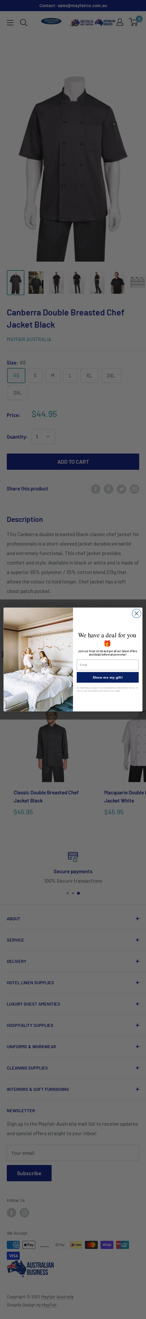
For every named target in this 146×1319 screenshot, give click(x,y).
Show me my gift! (108, 677)
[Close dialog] (136, 613)
